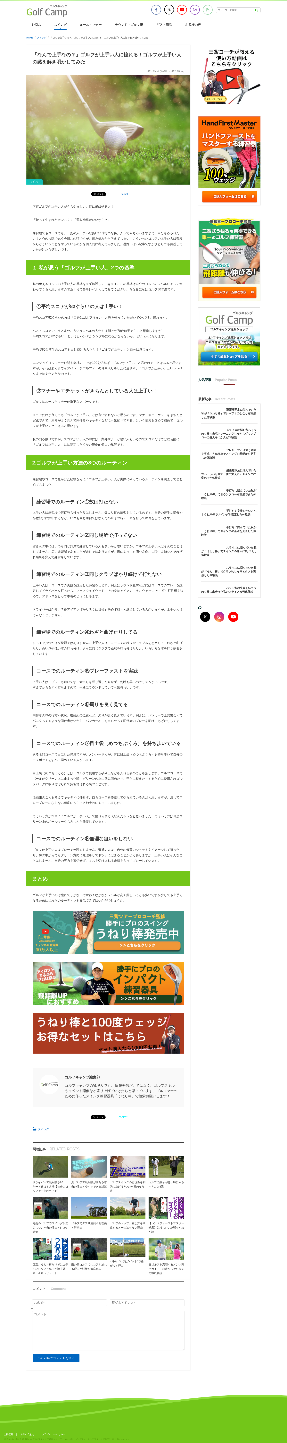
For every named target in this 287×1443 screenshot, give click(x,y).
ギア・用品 (164, 24)
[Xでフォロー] (205, 617)
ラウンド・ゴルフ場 (129, 24)
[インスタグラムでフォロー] (219, 617)
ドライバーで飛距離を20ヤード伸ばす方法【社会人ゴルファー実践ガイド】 (50, 1186)
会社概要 (8, 1434)
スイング (60, 24)
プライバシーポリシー (53, 1434)
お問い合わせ (27, 1434)
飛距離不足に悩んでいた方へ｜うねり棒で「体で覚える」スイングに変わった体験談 (228, 474)
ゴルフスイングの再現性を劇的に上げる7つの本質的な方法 (127, 1186)
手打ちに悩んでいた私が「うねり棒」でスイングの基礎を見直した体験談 (228, 531)
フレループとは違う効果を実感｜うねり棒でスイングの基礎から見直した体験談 (228, 453)
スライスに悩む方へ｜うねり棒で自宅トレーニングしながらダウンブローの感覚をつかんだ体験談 (228, 433)
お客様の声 (193, 24)
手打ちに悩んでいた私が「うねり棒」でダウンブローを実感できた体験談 (228, 494)
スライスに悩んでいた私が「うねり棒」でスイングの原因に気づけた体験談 (228, 551)
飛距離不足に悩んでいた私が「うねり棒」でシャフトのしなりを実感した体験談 (228, 413)
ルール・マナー (91, 24)
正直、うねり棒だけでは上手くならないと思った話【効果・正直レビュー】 (50, 1269)
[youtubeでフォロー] (233, 617)
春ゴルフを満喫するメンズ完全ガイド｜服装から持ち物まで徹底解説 (166, 1269)
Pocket (124, 194)
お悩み (36, 24)
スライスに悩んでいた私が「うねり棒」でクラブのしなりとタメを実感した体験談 (228, 571)
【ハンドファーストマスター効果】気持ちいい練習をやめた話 (166, 1227)
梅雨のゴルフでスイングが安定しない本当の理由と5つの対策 (50, 1227)
